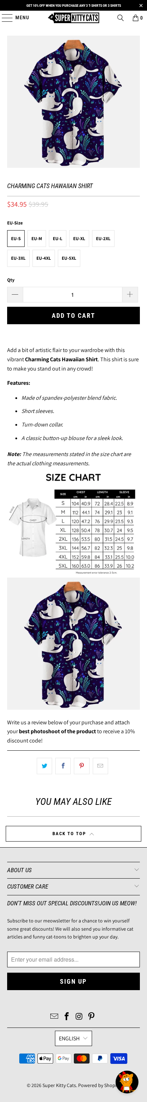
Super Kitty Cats (59, 1085)
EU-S (16, 239)
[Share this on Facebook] (63, 766)
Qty (11, 280)
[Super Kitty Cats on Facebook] (67, 1017)
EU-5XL (69, 258)
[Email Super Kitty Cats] (54, 1017)
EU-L (57, 239)
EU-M (36, 239)
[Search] (120, 18)
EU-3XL (18, 258)
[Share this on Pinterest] (81, 766)
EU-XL (79, 239)
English (69, 1038)
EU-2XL (103, 239)
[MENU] (3, 18)
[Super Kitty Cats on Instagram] (79, 1017)
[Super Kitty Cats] (73, 18)
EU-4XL (43, 258)
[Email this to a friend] (100, 766)
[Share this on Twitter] (44, 766)
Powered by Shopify (99, 1085)
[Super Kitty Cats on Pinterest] (91, 1017)
